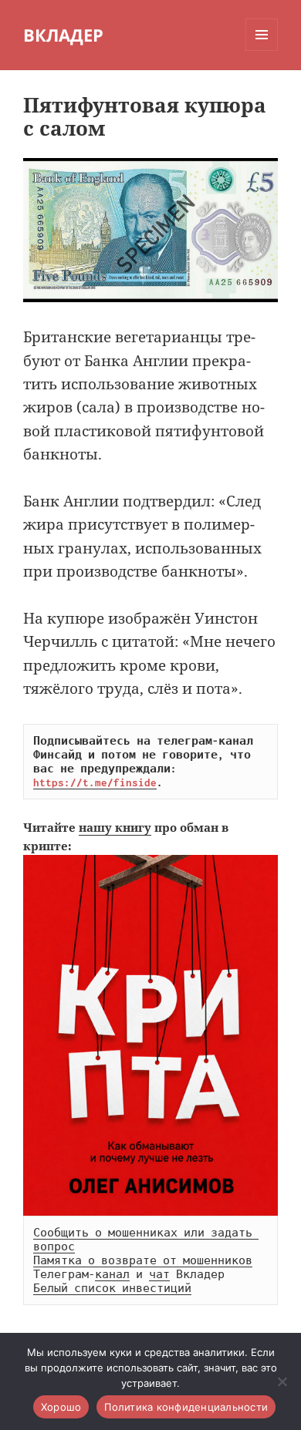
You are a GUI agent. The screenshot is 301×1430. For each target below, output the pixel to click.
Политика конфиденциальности (186, 1407)
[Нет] (281, 1381)
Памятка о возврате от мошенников (142, 1260)
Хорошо (61, 1407)
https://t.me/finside (95, 782)
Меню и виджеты (262, 50)
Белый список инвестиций (112, 1288)
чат (159, 1274)
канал (112, 1274)
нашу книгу (115, 827)
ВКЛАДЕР (63, 34)
